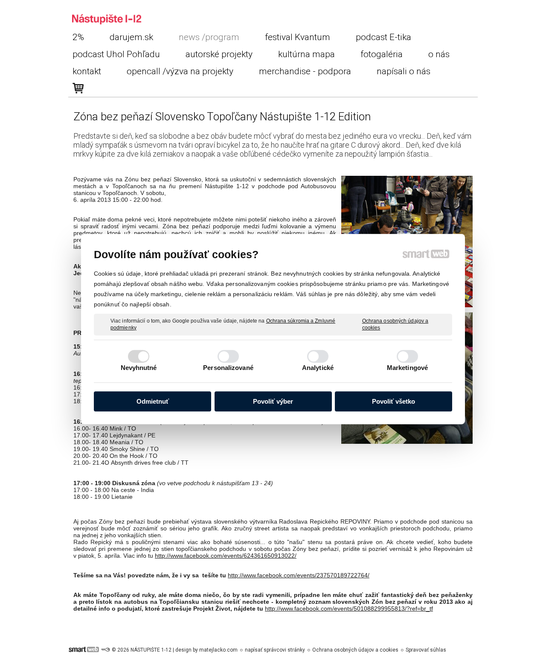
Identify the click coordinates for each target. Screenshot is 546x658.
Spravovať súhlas (426, 650)
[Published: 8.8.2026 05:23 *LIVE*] (105, 650)
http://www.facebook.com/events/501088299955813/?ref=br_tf (349, 608)
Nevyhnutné (139, 367)
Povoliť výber (273, 401)
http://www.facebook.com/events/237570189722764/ (298, 575)
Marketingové (407, 367)
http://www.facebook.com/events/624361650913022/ (225, 555)
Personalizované (228, 367)
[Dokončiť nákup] (78, 88)
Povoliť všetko (393, 401)
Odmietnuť (152, 401)
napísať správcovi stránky (275, 650)
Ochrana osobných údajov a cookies (395, 324)
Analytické (318, 367)
